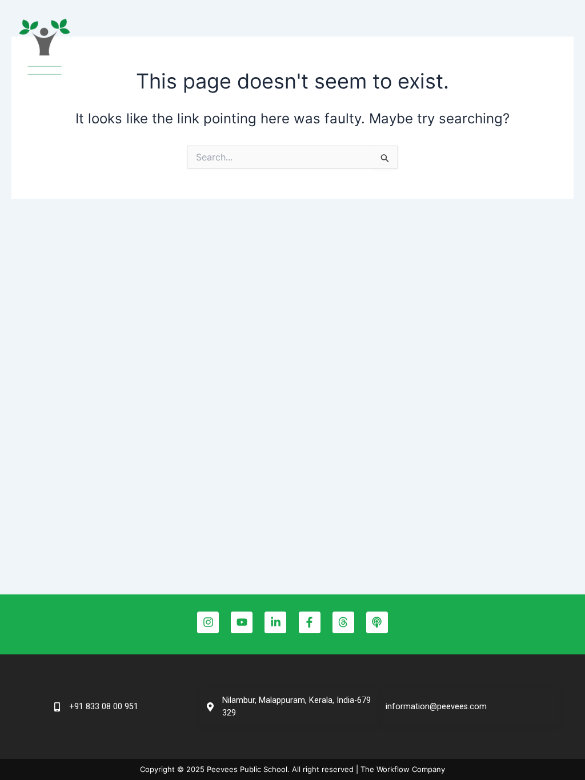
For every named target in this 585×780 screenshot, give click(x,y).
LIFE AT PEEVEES (300, 48)
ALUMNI (447, 48)
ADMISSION (390, 48)
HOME (147, 48)
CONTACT (502, 48)
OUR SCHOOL (205, 48)
